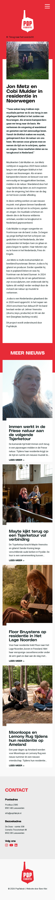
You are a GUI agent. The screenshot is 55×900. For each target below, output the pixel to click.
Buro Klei (43, 889)
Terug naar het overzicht (21, 37)
